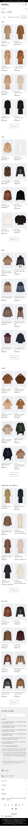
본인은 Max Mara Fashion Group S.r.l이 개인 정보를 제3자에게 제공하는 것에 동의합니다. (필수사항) (14, 730)
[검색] (26, 8)
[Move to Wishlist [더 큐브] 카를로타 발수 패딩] (26, 347)
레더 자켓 (24, 17)
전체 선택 (4, 719)
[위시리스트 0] (19, 4)
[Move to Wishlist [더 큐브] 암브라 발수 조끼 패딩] (13, 347)
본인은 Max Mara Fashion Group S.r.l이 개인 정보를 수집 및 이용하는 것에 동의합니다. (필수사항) (14, 722)
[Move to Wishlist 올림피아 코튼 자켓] (26, 157)
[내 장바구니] (22, 4)
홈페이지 (3, 12)
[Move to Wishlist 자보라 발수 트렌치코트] (26, 530)
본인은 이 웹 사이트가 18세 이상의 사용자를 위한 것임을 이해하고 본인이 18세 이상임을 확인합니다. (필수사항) (14, 738)
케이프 (4, 17)
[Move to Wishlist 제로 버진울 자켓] (26, 229)
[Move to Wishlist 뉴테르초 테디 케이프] (13, 388)
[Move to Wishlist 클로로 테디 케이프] (26, 413)
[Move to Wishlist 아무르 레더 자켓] (13, 668)
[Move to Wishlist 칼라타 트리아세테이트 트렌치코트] (26, 505)
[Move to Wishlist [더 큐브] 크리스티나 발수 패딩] (26, 270)
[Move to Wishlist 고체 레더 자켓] (26, 645)
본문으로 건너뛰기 (4, 0)
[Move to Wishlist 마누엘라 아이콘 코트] (13, 66)
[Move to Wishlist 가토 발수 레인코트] (26, 580)
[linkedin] (15, 808)
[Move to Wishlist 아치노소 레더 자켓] (13, 204)
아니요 (9, 758)
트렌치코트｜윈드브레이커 (13, 17)
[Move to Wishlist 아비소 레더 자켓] (13, 645)
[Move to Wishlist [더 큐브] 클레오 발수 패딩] (13, 296)
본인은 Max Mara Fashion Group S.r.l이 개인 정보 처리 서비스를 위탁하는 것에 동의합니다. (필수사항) (14, 726)
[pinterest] (23, 805)
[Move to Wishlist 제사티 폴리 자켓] (26, 668)
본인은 (10, 745)
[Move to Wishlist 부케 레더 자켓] (26, 180)
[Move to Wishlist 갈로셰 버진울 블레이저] (13, 180)
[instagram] (5, 805)
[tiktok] (19, 805)
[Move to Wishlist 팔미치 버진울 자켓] (26, 204)
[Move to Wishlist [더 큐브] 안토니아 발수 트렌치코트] (13, 555)
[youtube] (15, 805)
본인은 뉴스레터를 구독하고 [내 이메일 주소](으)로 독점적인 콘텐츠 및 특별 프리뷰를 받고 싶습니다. (14, 742)
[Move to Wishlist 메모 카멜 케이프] (13, 413)
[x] (12, 805)
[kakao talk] (12, 808)
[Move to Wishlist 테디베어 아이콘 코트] (26, 41)
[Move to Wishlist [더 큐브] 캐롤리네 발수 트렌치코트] (13, 530)
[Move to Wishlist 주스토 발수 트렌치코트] (13, 505)
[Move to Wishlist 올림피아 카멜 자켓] (13, 157)
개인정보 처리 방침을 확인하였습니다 (11, 745)
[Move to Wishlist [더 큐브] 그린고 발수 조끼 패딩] (26, 321)
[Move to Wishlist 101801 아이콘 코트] (13, 41)
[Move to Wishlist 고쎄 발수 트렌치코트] (26, 555)
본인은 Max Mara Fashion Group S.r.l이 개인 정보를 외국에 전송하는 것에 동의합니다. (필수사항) (14, 734)
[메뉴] (26, 4)
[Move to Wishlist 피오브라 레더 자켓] (13, 692)
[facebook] (8, 805)
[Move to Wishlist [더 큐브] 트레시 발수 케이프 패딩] (13, 270)
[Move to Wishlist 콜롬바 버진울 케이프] (26, 438)
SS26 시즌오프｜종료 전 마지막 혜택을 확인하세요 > (14, 1)
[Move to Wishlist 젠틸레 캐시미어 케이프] (13, 438)
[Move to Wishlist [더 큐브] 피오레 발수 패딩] (13, 321)
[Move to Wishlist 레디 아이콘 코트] (13, 91)
